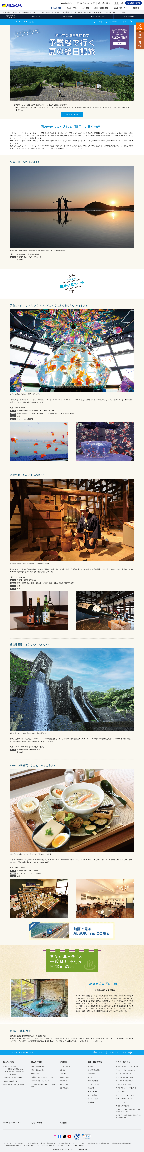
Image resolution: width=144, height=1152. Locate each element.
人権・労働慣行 (121, 1091)
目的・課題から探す (38, 1066)
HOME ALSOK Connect (15, 1069)
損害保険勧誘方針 (64, 1143)
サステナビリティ (94, 1084)
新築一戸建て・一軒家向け (16, 1071)
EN (116, 3)
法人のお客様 (36, 1062)
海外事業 (63, 1070)
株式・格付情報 (93, 1081)
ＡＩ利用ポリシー (29, 1146)
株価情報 (91, 1088)
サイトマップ (8, 1143)
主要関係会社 (64, 1088)
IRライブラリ (92, 1077)
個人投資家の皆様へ (94, 1070)
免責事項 (91, 1102)
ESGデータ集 (120, 1102)
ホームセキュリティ (98, 17)
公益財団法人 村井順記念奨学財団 (128, 1116)
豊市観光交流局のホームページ (47, 250)
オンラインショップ (11, 1123)
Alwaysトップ (37, 17)
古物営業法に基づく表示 (13, 1146)
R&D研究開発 (64, 1077)
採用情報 (63, 1123)
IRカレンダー (92, 1091)
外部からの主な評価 (122, 1106)
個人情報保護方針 (32, 1143)
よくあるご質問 (93, 1098)
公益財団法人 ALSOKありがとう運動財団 (128, 1110)
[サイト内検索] (122, 3)
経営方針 (91, 1066)
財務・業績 (91, 1073)
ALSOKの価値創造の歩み (124, 1081)
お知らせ (63, 1073)
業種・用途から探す (38, 1070)
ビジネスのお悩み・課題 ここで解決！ (43, 1085)
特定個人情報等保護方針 (48, 1143)
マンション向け (12, 1074)
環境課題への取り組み (123, 1084)
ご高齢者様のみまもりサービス (13, 1077)
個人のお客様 (8, 1062)
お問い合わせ (129, 17)
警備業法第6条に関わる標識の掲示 (98, 1143)
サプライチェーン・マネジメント (127, 1088)
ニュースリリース (65, 1066)
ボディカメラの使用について (46, 1146)
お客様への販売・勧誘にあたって (42, 1077)
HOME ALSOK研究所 (10, 1081)
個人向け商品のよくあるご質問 (13, 1084)
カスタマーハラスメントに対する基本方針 (71, 1146)
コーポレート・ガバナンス (125, 1095)
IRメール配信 (92, 1095)
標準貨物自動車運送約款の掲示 (121, 1143)
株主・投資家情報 (95, 1062)
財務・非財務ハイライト (124, 1098)
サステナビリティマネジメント (126, 1070)
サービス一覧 (35, 1073)
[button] (86, 1136)
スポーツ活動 (64, 1084)
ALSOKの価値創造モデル (124, 1077)
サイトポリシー (20, 1143)
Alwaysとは (67, 17)
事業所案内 (63, 1081)
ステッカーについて (79, 1143)
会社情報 (63, 1062)
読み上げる (68, 3)
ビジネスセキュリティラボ (40, 1081)
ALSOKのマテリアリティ (124, 1073)
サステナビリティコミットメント (127, 1066)
